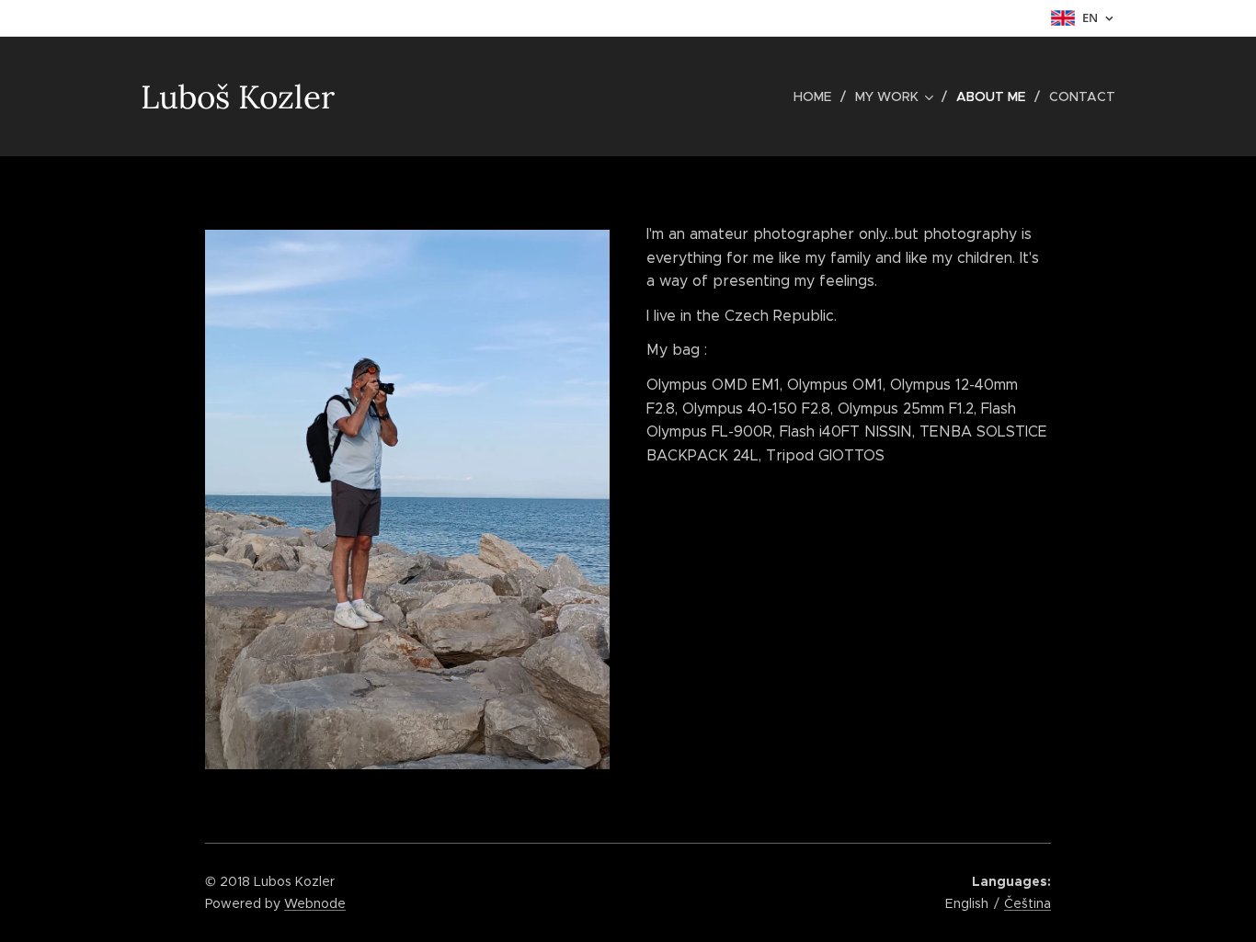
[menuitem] (817, 96)
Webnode (315, 903)
